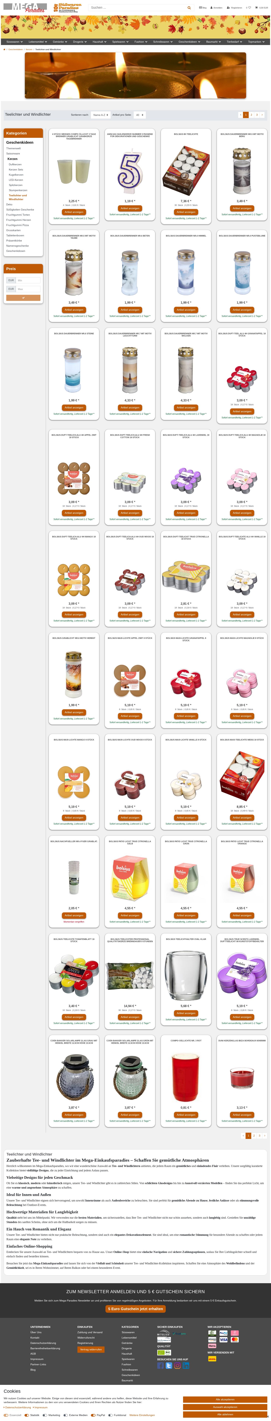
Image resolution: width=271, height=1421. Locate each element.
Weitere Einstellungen (142, 1415)
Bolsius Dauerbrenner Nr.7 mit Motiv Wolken (186, 334)
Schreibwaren (130, 1369)
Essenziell (15, 1415)
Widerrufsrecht (86, 1337)
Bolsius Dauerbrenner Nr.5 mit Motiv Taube (74, 237)
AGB (33, 1353)
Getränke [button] (58, 41)
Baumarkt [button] (212, 41)
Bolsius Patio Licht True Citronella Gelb (130, 842)
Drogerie (127, 1348)
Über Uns (35, 1332)
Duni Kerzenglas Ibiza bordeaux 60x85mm (242, 1041)
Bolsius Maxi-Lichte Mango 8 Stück (74, 740)
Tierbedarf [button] (233, 41)
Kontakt (34, 1337)
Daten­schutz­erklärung (18, 1407)
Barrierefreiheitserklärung (45, 1348)
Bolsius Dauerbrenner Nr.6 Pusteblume (242, 236)
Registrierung (85, 1342)
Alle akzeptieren (225, 1399)
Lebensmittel (129, 1337)
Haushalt (127, 1353)
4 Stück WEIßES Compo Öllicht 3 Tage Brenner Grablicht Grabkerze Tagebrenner (74, 136)
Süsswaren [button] (12, 41)
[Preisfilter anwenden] (23, 298)
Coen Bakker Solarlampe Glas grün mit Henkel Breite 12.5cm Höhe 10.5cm (130, 1042)
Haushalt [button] (98, 41)
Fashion (126, 1364)
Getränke (127, 1342)
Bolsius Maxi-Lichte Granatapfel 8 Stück (186, 639)
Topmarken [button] (254, 41)
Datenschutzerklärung (43, 1342)
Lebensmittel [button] (36, 41)
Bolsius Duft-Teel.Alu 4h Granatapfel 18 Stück (242, 334)
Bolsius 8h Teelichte (186, 134)
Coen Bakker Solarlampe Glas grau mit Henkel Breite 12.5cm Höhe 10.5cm (74, 1042)
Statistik (34, 1415)
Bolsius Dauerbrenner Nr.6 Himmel (186, 236)
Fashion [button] (139, 41)
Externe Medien (78, 1415)
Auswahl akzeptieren (225, 1407)
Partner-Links (38, 1364)
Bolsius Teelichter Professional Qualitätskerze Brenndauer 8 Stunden (130, 940)
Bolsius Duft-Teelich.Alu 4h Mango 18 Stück (74, 538)
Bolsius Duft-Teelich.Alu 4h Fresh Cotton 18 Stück (130, 436)
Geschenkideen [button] (188, 41)
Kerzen (29, 49)
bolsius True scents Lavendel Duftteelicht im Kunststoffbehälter (242, 940)
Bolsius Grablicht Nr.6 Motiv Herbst (74, 638)
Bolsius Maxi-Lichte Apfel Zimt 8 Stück (130, 638)
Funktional (120, 1415)
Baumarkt (127, 1380)
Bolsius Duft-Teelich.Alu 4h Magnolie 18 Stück (242, 436)
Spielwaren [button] (118, 41)
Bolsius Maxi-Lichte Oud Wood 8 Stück (130, 740)
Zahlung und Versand (90, 1332)
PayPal (101, 1415)
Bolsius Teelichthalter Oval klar (186, 939)
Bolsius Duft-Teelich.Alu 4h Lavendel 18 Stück (186, 436)
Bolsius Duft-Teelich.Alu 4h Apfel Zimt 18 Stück (74, 436)
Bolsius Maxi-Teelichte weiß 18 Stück (242, 740)
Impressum (37, 1359)
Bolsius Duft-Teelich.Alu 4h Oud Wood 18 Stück (130, 538)
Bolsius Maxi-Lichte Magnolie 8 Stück (242, 638)
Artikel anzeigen (74, 211)
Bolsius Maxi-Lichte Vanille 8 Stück (186, 740)
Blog (204, 8)
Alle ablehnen (225, 1414)
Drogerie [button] (78, 41)
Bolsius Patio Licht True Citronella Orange (242, 842)
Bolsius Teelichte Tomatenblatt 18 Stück (74, 940)
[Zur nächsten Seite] (262, 115)
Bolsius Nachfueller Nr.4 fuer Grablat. (74, 841)
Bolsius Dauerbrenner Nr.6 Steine (74, 333)
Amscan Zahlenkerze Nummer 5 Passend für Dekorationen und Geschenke (130, 135)
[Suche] (189, 7)
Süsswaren (128, 1332)
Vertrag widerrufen (91, 1349)
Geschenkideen (15, 49)
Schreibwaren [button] (161, 41)
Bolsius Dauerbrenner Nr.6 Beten (130, 236)
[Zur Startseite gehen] (4, 49)
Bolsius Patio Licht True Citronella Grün (186, 842)
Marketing (54, 1415)
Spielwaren (128, 1359)
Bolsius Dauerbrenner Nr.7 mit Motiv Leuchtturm (130, 334)
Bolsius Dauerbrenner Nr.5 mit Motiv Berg (242, 135)
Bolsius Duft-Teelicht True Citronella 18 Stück (186, 538)
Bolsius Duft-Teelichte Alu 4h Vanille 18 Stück (242, 538)
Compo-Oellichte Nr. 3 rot (186, 1041)
